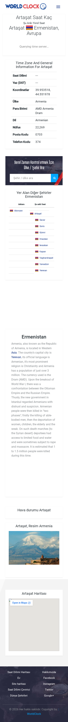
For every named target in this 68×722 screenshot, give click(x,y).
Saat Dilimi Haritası (18, 672)
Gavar (42, 220)
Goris (42, 226)
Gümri (42, 232)
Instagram (49, 683)
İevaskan (44, 245)
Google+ (49, 695)
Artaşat (38, 213)
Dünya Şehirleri (19, 695)
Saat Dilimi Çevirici (19, 689)
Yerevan (43, 270)
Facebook (49, 678)
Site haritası (19, 683)
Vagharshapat (46, 258)
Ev (18, 678)
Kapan (43, 251)
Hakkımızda (49, 672)
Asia (14, 352)
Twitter (49, 689)
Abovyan (18, 210)
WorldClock (34, 713)
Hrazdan (44, 239)
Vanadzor (44, 264)
